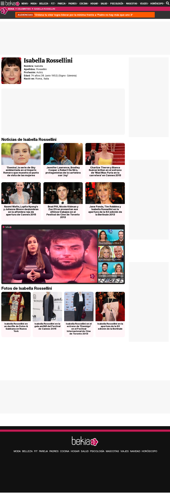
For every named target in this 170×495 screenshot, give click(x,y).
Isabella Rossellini (44, 8)
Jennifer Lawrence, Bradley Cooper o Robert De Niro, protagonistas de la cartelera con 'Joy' (63, 171)
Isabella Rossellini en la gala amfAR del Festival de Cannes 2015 (47, 326)
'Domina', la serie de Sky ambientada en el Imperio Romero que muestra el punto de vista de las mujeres (21, 171)
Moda (17, 451)
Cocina (64, 451)
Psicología (97, 451)
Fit (36, 451)
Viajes (124, 451)
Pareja (43, 451)
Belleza (27, 451)
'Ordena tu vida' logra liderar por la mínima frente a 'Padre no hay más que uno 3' (75, 15)
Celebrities (24, 8)
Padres (54, 451)
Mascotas (112, 451)
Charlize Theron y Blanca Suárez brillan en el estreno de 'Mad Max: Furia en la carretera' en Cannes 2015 (105, 171)
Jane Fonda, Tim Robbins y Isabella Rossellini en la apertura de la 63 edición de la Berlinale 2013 (105, 210)
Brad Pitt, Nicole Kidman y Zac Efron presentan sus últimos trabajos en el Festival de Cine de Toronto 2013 (63, 212)
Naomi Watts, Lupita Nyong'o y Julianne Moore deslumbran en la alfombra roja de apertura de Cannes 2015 (21, 210)
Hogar (75, 451)
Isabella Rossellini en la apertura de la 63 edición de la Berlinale (110, 326)
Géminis (71, 75)
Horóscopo (149, 451)
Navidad (135, 451)
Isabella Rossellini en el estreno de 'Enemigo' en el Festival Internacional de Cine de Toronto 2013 (79, 328)
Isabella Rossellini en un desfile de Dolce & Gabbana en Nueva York (16, 327)
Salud (85, 451)
